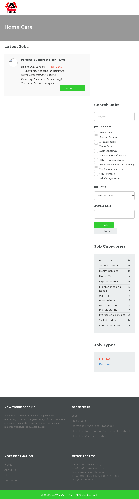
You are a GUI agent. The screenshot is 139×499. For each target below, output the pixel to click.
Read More (39, 427)
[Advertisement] (116, 70)
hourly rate (103, 205)
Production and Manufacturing (116, 164)
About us (10, 469)
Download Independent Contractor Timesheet (101, 431)
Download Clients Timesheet (90, 436)
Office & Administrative (112, 160)
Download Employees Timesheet (93, 425)
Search (104, 225)
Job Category (103, 126)
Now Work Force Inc (33, 66)
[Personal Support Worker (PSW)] (13, 62)
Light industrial (108, 151)
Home (8, 464)
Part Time (105, 364)
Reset (108, 231)
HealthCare (79, 420)
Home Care (105, 146)
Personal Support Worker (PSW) (43, 59)
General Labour (108, 137)
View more (72, 88)
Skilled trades (107, 174)
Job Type (100, 187)
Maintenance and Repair (112, 155)
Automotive (105, 132)
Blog (7, 475)
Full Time (56, 66)
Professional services (111, 169)
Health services (107, 142)
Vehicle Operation (109, 178)
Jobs (75, 415)
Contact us (11, 480)
